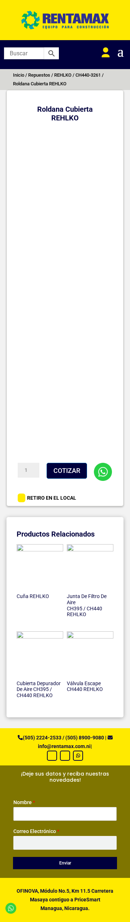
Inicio (18, 75)
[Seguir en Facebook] (52, 756)
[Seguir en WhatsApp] (78, 756)
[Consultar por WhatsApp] (103, 472)
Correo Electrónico (36, 831)
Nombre (24, 802)
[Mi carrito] (89, 52)
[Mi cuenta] (106, 52)
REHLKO (63, 75)
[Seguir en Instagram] (65, 756)
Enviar (65, 863)
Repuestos (39, 75)
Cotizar (66, 470)
